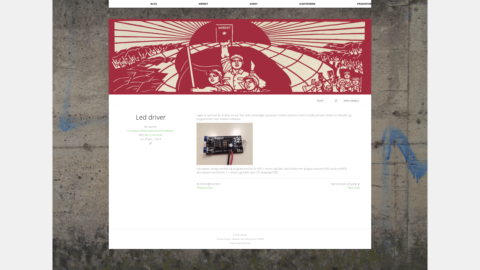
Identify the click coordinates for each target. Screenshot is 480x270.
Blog (154, 3)
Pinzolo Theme (223, 239)
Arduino (135, 131)
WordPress (245, 243)
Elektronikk (307, 3)
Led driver (151, 117)
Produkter (364, 3)
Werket (203, 3)
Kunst (254, 3)
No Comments (154, 135)
